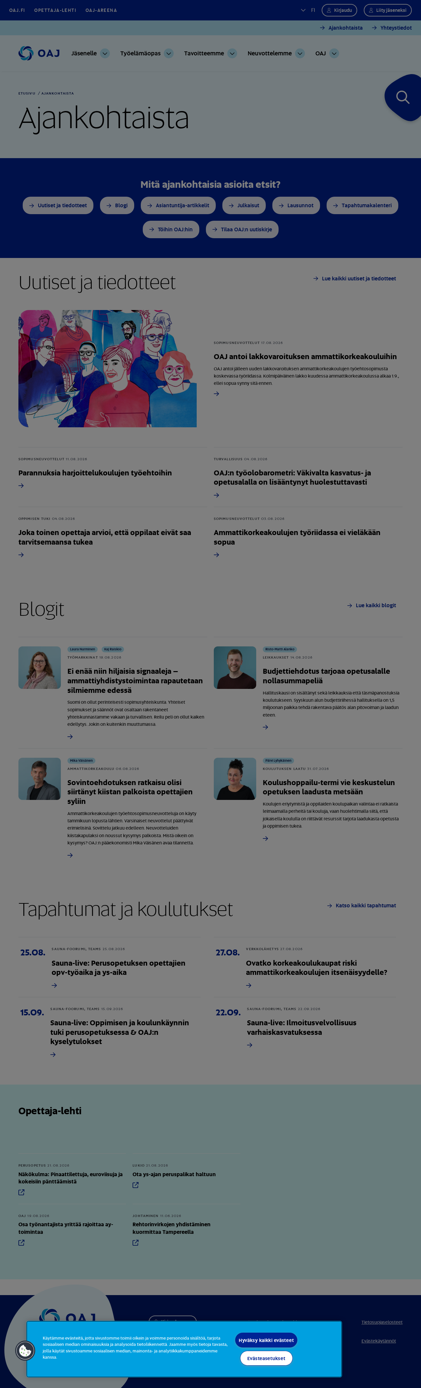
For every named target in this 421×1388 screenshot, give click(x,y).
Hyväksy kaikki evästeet (266, 1340)
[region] (184, 1349)
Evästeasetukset (266, 1358)
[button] (25, 1350)
